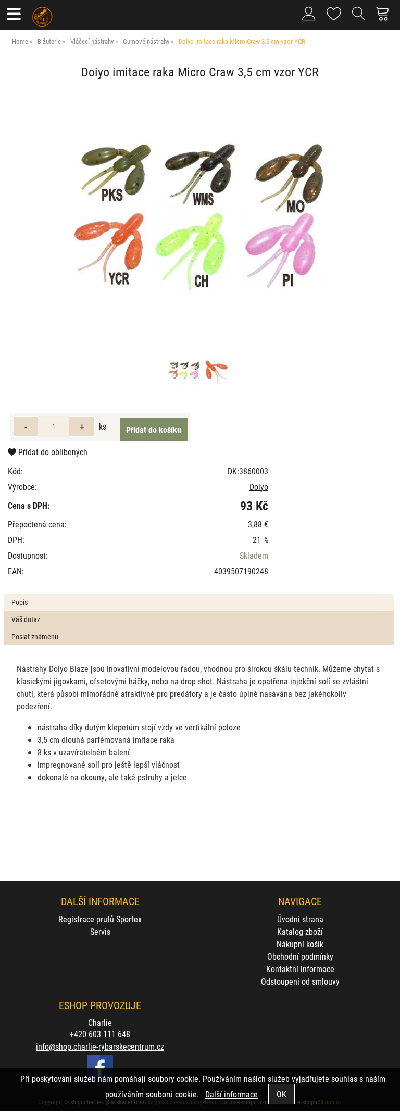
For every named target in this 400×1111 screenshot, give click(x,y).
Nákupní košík (300, 943)
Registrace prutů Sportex (100, 918)
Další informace (231, 1094)
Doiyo (258, 486)
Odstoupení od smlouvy (300, 981)
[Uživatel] (334, 11)
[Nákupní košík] (385, 17)
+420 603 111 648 (100, 1033)
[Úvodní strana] (42, 13)
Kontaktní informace (300, 968)
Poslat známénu (34, 636)
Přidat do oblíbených (52, 451)
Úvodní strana (300, 918)
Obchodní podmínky (300, 956)
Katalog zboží (300, 931)
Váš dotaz (25, 619)
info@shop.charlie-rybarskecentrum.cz (100, 1046)
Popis (19, 602)
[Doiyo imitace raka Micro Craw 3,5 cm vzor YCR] (200, 219)
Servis (100, 931)
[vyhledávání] (358, 17)
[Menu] (13, 15)
